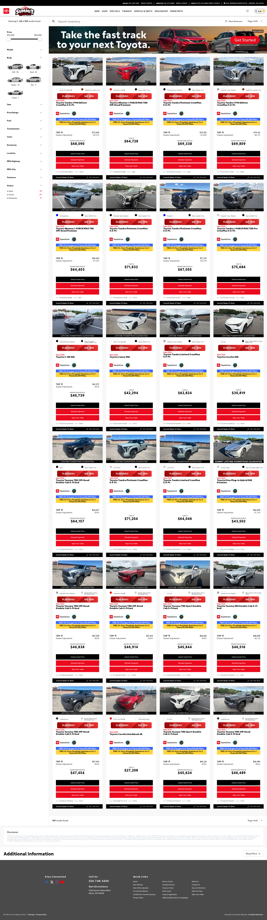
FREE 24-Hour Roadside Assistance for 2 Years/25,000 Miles (78, 123)
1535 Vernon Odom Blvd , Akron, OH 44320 (244, 3)
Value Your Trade (78, 166)
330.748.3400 (131, 3)
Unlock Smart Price (78, 153)
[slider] (9, 39)
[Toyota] (6, 11)
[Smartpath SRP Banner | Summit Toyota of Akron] (158, 40)
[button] (100, 67)
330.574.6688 (165, 3)
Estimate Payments (77, 160)
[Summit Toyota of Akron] (25, 11)
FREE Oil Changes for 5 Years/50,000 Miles (77, 119)
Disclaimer (258, 31)
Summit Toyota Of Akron (65, 177)
